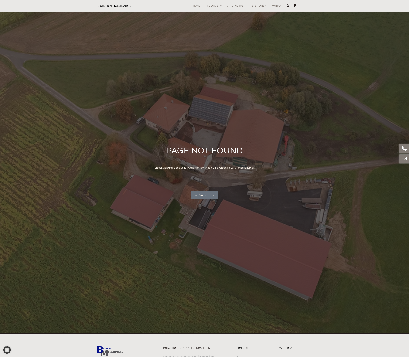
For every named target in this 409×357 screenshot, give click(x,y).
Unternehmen (236, 6)
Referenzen (258, 6)
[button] (288, 5)
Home (196, 6)
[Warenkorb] (293, 5)
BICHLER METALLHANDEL (114, 6)
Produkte (212, 6)
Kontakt (277, 6)
